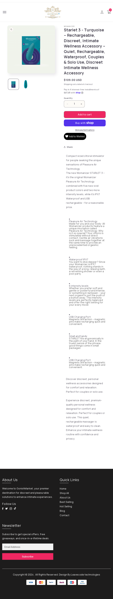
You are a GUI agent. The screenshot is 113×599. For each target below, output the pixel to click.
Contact (64, 515)
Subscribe (27, 556)
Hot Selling (66, 506)
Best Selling (66, 502)
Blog (62, 510)
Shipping (68, 84)
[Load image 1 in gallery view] (13, 84)
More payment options (84, 130)
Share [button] (70, 147)
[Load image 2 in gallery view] (25, 84)
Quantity (68, 98)
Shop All (64, 493)
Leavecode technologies (85, 574)
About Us (65, 497)
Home (63, 488)
